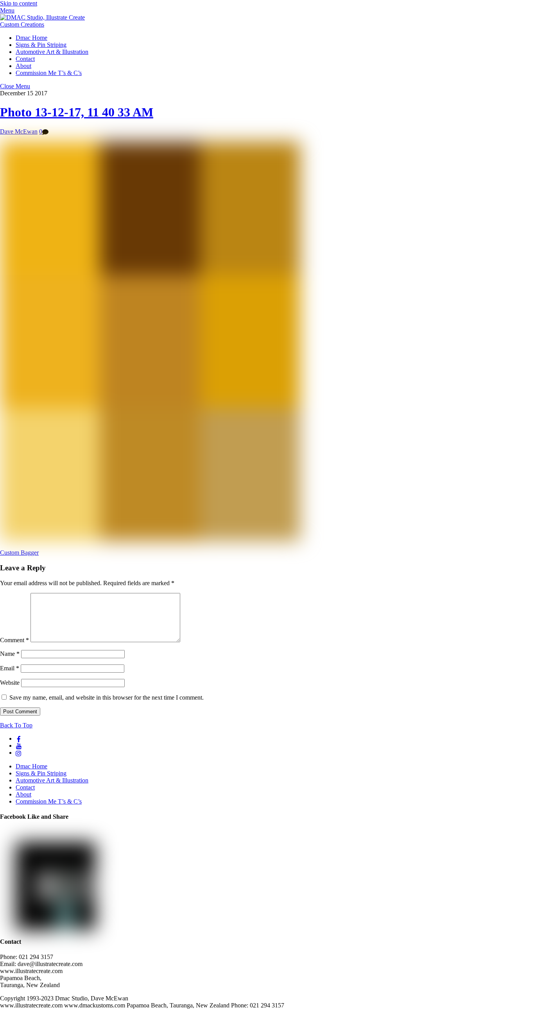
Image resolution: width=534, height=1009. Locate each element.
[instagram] (19, 752)
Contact (25, 58)
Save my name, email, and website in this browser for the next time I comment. (106, 697)
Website (10, 682)
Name (10, 653)
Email (9, 668)
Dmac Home (31, 37)
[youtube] (19, 745)
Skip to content (18, 3)
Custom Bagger (19, 552)
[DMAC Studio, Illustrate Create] (42, 17)
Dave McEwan (19, 131)
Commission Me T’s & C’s (49, 73)
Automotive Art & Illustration (52, 51)
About (23, 66)
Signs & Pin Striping (41, 44)
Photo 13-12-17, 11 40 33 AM (76, 112)
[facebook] (19, 738)
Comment (14, 640)
